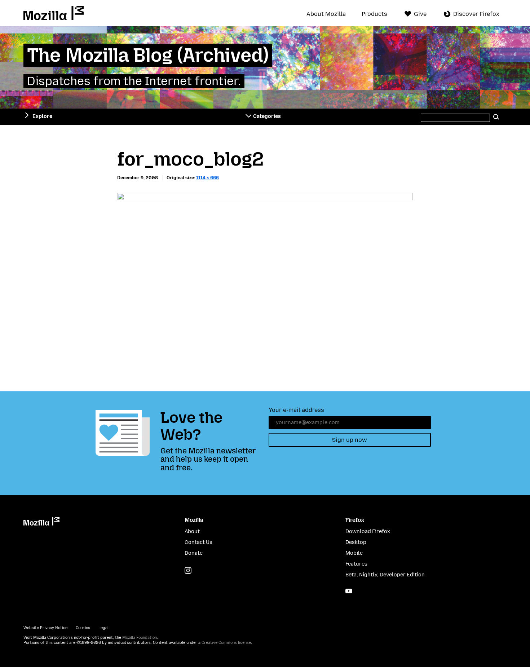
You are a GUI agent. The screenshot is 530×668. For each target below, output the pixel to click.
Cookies (83, 627)
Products (374, 14)
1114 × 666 (207, 177)
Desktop (355, 542)
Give (420, 13)
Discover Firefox (476, 13)
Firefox (354, 520)
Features (356, 564)
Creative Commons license (226, 642)
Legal (103, 627)
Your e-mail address (296, 409)
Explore (42, 116)
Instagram (188, 570)
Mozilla (53, 13)
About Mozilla (326, 14)
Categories (267, 116)
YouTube (348, 591)
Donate (194, 553)
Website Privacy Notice (45, 627)
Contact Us (198, 542)
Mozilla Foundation (139, 637)
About (192, 531)
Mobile (354, 553)
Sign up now (349, 439)
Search (496, 116)
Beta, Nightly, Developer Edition (385, 575)
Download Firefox (367, 531)
